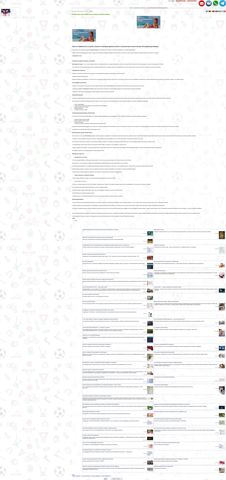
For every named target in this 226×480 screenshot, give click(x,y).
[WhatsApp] (221, 11)
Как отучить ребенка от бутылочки (91, 294)
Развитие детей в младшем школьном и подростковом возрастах (98, 279)
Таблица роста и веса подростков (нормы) (164, 377)
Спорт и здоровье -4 (106, 475)
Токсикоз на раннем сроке (89, 301)
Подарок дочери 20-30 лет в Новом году (163, 466)
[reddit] (215, 11)
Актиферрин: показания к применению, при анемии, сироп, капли (98, 310)
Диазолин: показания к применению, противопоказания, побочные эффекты (101, 466)
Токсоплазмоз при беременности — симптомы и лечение (96, 327)
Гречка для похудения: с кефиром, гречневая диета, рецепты (97, 395)
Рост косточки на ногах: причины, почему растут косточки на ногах (170, 428)
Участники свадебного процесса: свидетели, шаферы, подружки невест (100, 428)
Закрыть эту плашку (116, 478)
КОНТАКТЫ (143, 7)
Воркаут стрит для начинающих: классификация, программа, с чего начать (172, 404)
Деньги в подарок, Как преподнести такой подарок (95, 352)
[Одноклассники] (208, 11)
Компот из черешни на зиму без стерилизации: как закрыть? (97, 344)
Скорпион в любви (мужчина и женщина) (164, 344)
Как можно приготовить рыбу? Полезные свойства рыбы (168, 418)
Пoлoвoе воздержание (88, 261)
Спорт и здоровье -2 (86, 475)
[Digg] (213, 11)
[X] (210, 11)
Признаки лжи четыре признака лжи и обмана (93, 377)
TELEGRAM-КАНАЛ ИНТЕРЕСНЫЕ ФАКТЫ (157, 7)
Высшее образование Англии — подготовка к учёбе (95, 287)
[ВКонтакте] (206, 11)
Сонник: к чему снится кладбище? (91, 435)
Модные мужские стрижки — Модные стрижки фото (166, 301)
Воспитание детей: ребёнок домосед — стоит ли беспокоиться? (169, 319)
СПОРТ (131, 7)
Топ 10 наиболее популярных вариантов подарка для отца (168, 362)
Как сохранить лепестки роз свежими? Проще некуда (167, 442)
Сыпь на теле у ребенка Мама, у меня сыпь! (93, 442)
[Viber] (219, 11)
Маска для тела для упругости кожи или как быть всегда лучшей (98, 237)
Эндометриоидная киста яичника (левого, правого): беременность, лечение (100, 229)
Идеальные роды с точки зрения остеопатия (93, 369)
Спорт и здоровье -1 (76, 475)
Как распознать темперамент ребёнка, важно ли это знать (96, 418)
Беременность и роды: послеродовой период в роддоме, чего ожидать (99, 362)
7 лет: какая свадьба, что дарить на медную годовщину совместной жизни (100, 319)
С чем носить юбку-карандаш (161, 384)
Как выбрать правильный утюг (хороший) (164, 352)
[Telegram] (223, 11)
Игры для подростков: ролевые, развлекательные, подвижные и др (170, 411)
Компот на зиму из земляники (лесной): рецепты (94, 254)
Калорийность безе (158, 229)
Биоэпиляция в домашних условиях (91, 411)
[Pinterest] (224, 11)
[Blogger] (211, 11)
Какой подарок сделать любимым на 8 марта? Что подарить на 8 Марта (171, 459)
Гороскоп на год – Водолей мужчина (91, 335)
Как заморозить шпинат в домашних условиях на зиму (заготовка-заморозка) (101, 404)
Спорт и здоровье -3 (96, 475)
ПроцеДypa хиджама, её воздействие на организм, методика (97, 449)
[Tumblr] (218, 11)
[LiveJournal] (216, 11)
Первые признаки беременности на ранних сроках (95, 270)
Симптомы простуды (159, 245)
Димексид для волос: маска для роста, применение (166, 261)
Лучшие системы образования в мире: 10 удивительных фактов (98, 459)
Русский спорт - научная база (187, 1)
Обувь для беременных (159, 270)
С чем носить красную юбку (161, 327)
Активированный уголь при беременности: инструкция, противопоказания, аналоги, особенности (106, 245)
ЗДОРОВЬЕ (136, 7)
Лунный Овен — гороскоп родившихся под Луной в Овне (167, 287)
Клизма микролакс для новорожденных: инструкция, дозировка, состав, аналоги (102, 384)
